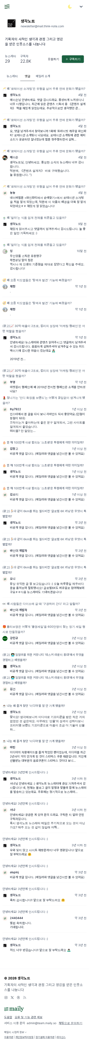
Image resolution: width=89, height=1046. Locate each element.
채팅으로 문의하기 (70, 1023)
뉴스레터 (12, 76)
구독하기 (75, 59)
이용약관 (8, 1037)
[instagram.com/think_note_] (6, 997)
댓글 (27, 76)
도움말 (8, 1017)
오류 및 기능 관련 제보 (28, 1017)
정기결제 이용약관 (45, 1037)
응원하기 (53, 59)
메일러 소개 (43, 76)
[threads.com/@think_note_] (18, 997)
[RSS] (24, 997)
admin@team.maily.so (41, 1023)
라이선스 (61, 1037)
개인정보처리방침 (24, 1037)
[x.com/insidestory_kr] (12, 997)
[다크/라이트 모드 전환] (69, 6)
